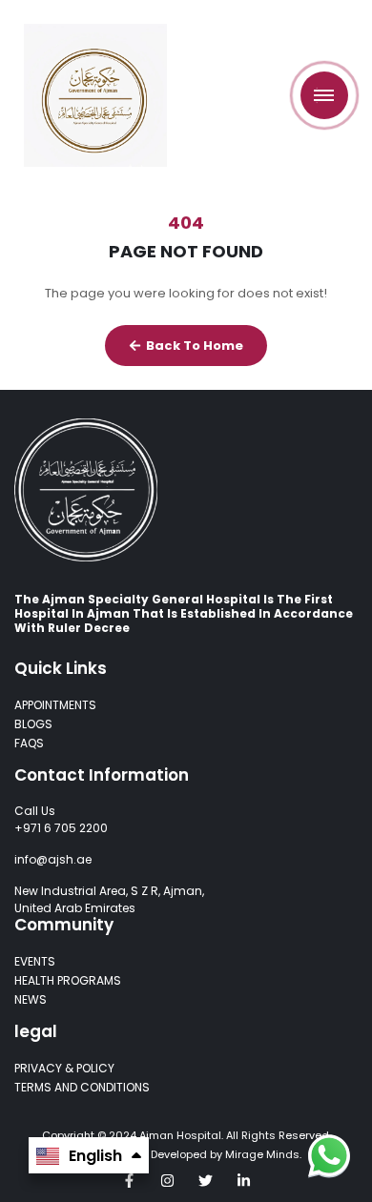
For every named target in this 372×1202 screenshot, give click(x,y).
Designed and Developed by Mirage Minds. (186, 1154)
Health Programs (67, 980)
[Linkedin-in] (244, 1180)
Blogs (33, 724)
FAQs (29, 743)
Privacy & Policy (64, 1068)
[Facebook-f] (129, 1180)
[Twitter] (205, 1180)
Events (34, 961)
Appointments (55, 705)
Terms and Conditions (82, 1087)
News (30, 999)
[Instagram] (167, 1180)
